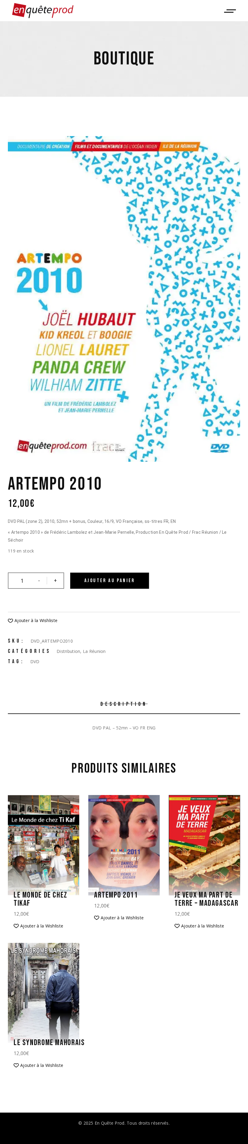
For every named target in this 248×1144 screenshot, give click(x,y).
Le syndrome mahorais (49, 1043)
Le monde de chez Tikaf (40, 899)
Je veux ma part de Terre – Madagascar (206, 899)
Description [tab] (123, 704)
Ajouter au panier (109, 581)
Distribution (68, 651)
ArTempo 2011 (116, 895)
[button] (32, 620)
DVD (35, 661)
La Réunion (94, 651)
